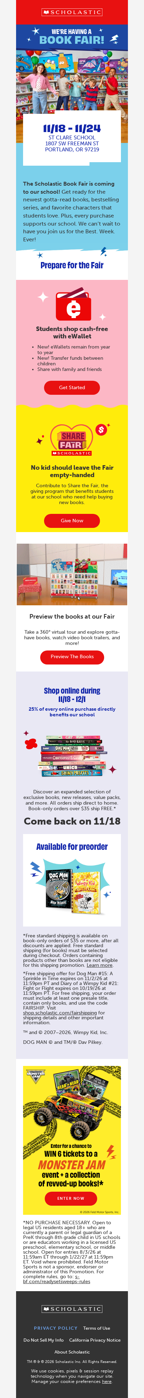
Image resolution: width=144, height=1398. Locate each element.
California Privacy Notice (95, 1340)
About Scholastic (72, 1352)
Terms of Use (96, 1328)
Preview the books (72, 657)
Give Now (72, 521)
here (106, 1381)
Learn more (100, 965)
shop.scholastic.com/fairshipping (60, 1013)
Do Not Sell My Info (43, 1340)
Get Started (72, 388)
